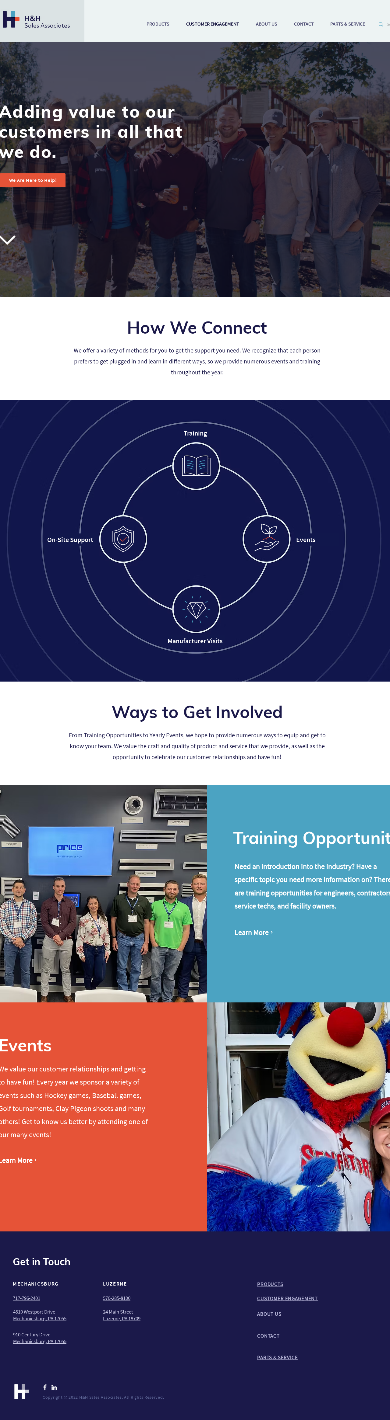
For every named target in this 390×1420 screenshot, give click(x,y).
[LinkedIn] (54, 1387)
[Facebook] (45, 1387)
